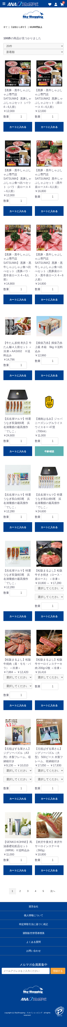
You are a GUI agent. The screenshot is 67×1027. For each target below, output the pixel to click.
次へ (52, 891)
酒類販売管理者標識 (33, 933)
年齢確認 (49, 451)
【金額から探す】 (18, 27)
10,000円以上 (36, 27)
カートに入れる (17, 127)
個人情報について (33, 915)
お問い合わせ (33, 950)
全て (5, 27)
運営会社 (33, 906)
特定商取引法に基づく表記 (33, 924)
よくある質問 (33, 942)
